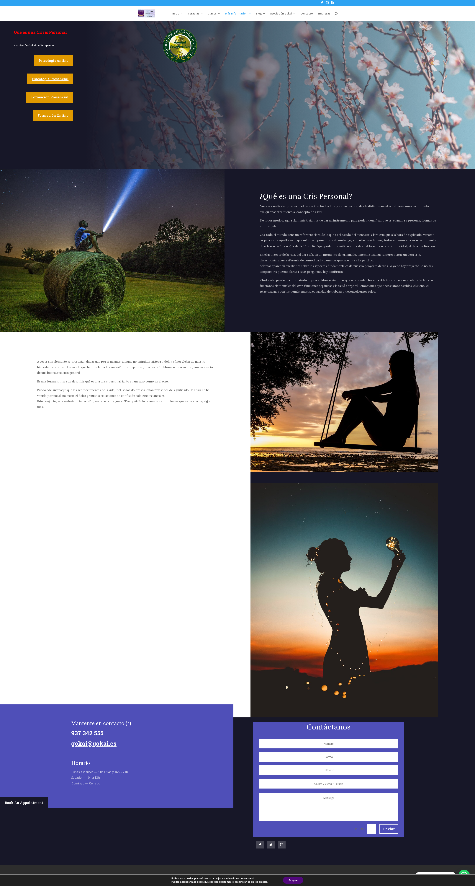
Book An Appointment (24, 802)
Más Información (236, 13)
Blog (259, 13)
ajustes (263, 882)
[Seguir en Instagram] (282, 844)
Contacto (307, 13)
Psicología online (53, 60)
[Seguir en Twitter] (271, 844)
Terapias (193, 13)
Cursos (212, 13)
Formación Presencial (49, 97)
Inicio (175, 13)
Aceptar (293, 880)
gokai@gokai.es (94, 743)
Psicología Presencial (50, 79)
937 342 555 (87, 733)
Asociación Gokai (281, 13)
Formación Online (52, 115)
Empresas (324, 13)
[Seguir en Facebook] (260, 844)
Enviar (389, 829)
